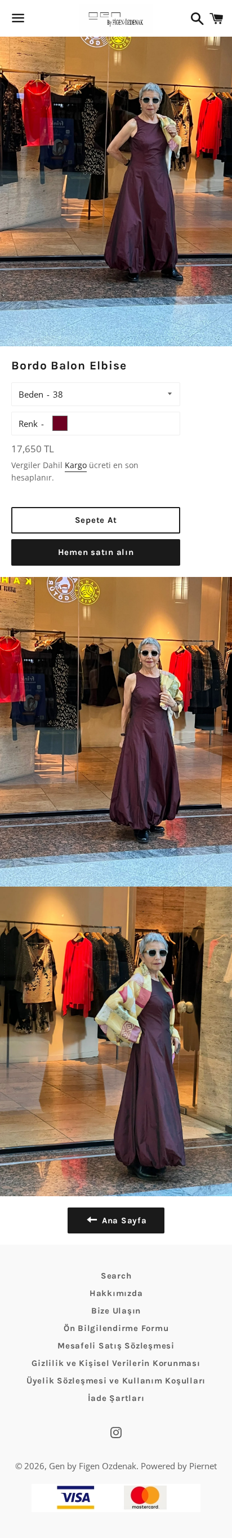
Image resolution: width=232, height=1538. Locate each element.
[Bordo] (60, 423)
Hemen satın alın (96, 552)
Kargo (76, 465)
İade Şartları (116, 1398)
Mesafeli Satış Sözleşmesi (116, 1346)
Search (116, 1276)
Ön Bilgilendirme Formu (116, 1328)
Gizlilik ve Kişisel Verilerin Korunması (116, 1363)
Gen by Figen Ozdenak (92, 1465)
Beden (31, 394)
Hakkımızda (116, 1293)
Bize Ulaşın (116, 1311)
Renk (28, 423)
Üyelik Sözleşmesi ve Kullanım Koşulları (116, 1381)
